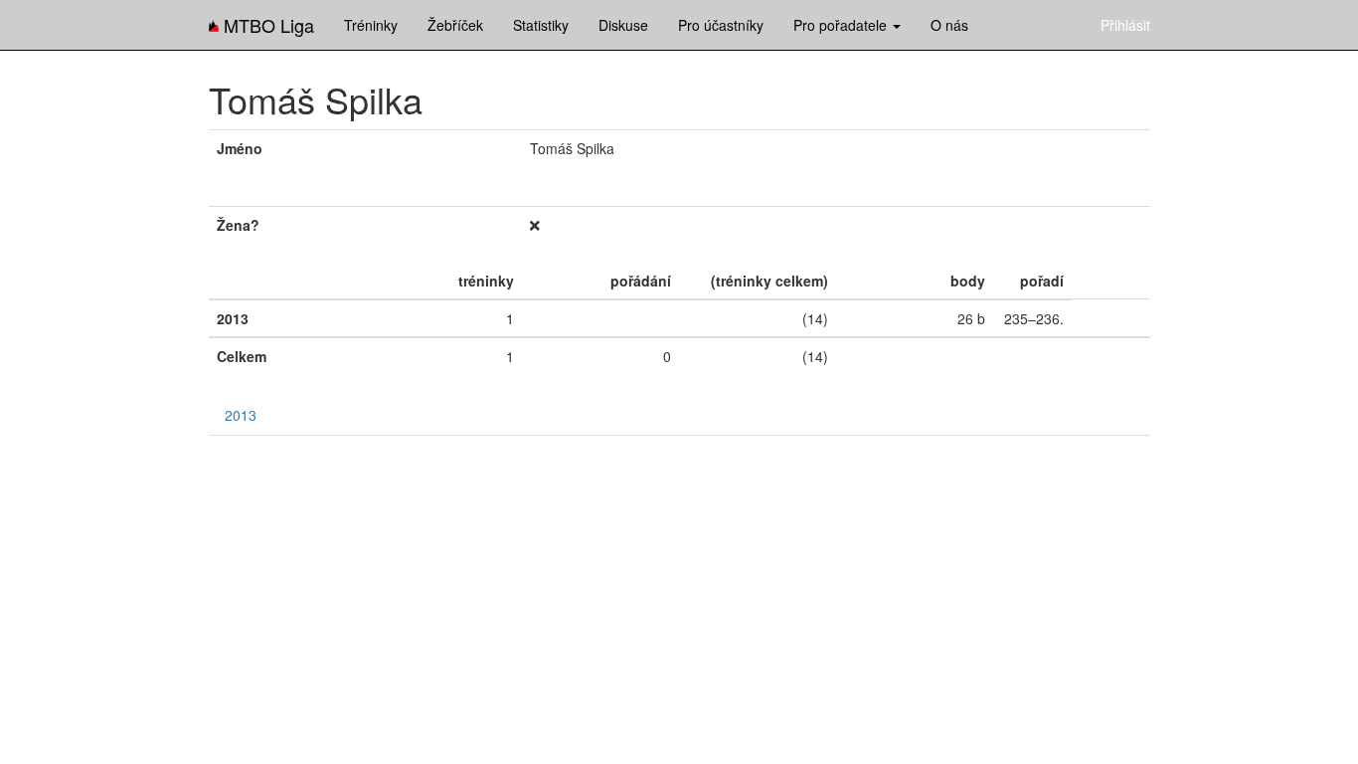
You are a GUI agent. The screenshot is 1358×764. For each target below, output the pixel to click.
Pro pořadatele (842, 25)
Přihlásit (1125, 25)
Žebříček (455, 25)
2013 (240, 415)
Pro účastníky (721, 25)
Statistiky (541, 25)
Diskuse (623, 25)
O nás (949, 25)
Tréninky (371, 25)
